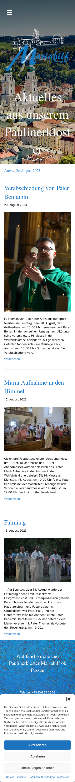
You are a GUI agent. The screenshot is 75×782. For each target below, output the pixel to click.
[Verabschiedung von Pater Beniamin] (37, 261)
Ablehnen (37, 756)
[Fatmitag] (37, 560)
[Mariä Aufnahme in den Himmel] (37, 429)
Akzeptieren (37, 745)
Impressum (63, 776)
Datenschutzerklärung (42, 776)
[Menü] (9, 12)
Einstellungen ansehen (37, 768)
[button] (69, 699)
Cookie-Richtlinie (16, 776)
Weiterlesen (12, 359)
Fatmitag (15, 522)
